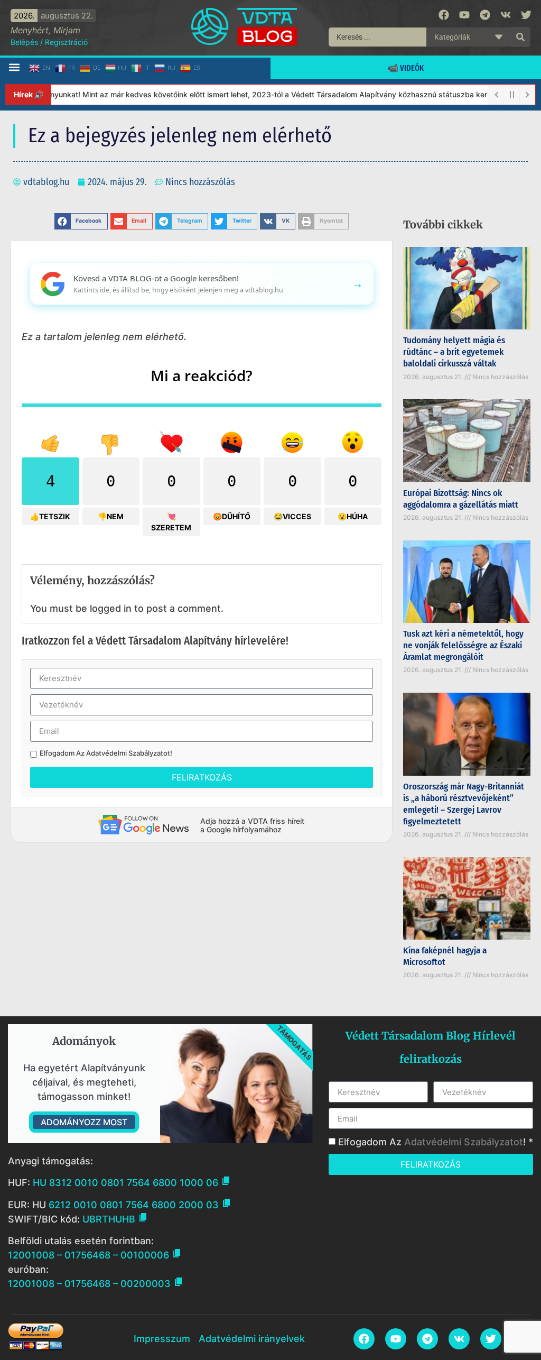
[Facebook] (443, 14)
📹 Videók (406, 68)
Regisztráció (66, 42)
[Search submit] (520, 37)
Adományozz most (84, 1122)
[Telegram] (485, 14)
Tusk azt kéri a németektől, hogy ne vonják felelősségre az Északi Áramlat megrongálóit (463, 645)
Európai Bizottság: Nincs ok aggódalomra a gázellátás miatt (460, 499)
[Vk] (505, 14)
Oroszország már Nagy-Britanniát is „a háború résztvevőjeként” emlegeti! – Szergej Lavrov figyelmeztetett (463, 804)
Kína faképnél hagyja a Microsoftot (445, 956)
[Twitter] (526, 14)
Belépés (24, 42)
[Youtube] (464, 14)
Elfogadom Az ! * (435, 1141)
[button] (14, 67)
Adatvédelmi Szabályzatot (128, 753)
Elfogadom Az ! (106, 753)
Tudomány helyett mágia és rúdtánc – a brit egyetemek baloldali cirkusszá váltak (454, 352)
